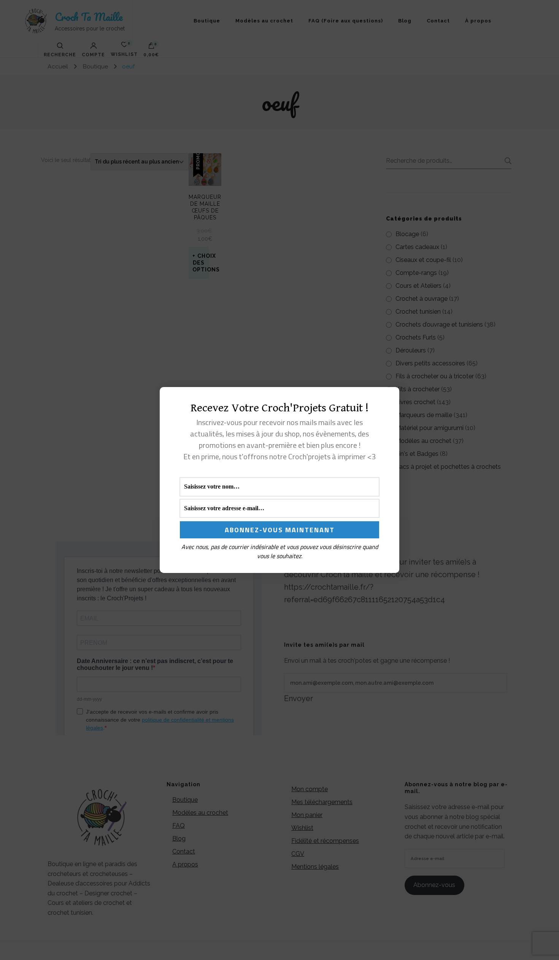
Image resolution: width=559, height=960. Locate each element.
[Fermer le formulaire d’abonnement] (389, 398)
